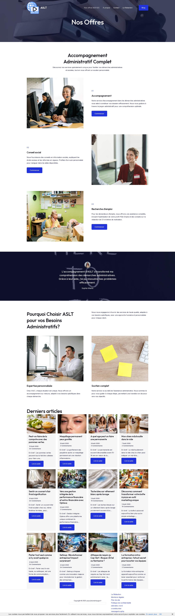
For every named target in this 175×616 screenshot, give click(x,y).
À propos (106, 8)
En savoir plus (151, 614)
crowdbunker (116, 609)
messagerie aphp (117, 611)
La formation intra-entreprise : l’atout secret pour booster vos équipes (133, 558)
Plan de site (115, 600)
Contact (116, 8)
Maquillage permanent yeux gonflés (71, 438)
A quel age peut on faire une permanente (102, 438)
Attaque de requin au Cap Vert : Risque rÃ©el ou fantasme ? (102, 558)
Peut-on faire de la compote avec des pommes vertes (38, 439)
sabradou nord (117, 606)
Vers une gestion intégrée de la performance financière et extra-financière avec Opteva (72, 497)
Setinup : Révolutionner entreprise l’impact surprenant (71, 558)
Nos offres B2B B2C (92, 8)
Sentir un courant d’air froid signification (40, 493)
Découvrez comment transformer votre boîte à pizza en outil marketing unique (133, 495)
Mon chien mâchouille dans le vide (132, 438)
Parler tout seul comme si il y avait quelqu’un (40, 556)
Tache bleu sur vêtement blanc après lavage (103, 493)
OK (160, 614)
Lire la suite (36, 464)
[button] (142, 8)
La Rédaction (127, 8)
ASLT (44, 7)
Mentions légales (117, 597)
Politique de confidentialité (121, 603)
